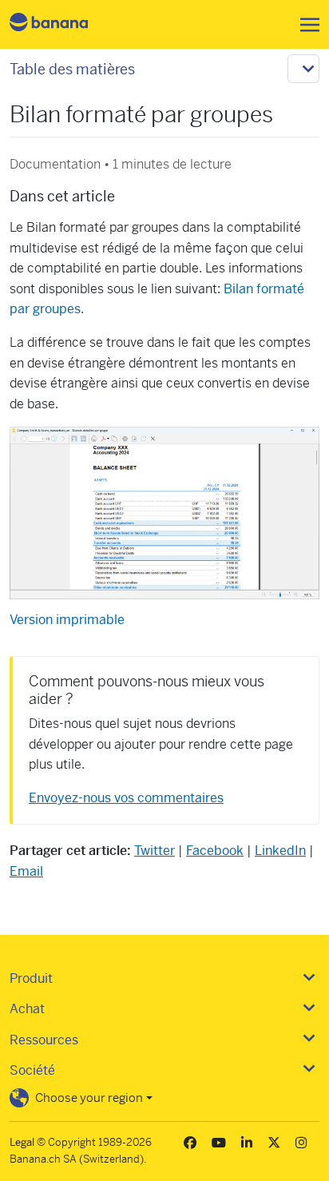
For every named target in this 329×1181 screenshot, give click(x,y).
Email (26, 871)
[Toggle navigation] (305, 25)
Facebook (215, 850)
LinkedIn (280, 850)
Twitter (154, 850)
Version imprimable (67, 619)
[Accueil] (62, 24)
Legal (22, 1142)
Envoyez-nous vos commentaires (126, 797)
